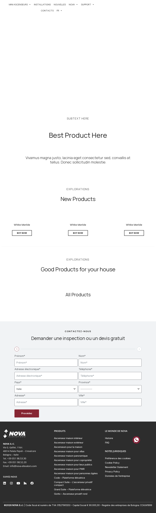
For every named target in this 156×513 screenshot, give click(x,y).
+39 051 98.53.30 (16, 458)
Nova (72, 4)
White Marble (22, 225)
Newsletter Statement (116, 467)
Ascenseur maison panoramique (71, 455)
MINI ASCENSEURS (18, 4)
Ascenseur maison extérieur (68, 442)
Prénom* (19, 355)
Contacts (47, 10)
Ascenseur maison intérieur (68, 438)
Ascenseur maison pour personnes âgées (76, 473)
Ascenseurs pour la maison (68, 447)
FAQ (107, 442)
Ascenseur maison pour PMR (69, 469)
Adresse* (19, 395)
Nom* (82, 355)
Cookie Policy (112, 462)
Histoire (109, 438)
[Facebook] (32, 483)
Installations (42, 4)
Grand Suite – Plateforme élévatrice (72, 489)
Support (86, 4)
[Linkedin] (4, 483)
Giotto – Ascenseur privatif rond (70, 493)
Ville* (82, 395)
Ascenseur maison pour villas (69, 451)
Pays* (17, 382)
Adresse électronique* (27, 369)
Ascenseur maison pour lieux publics (73, 464)
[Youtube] (18, 483)
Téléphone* (85, 369)
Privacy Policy (112, 471)
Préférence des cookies (118, 458)
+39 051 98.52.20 (17, 462)
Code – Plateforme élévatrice (69, 477)
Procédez (26, 413)
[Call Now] (136, 440)
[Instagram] (11, 483)
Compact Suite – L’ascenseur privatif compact (73, 483)
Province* (84, 382)
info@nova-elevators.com (23, 466)
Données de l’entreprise (117, 475)
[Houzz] (25, 483)
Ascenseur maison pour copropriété (73, 460)
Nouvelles (60, 4)
